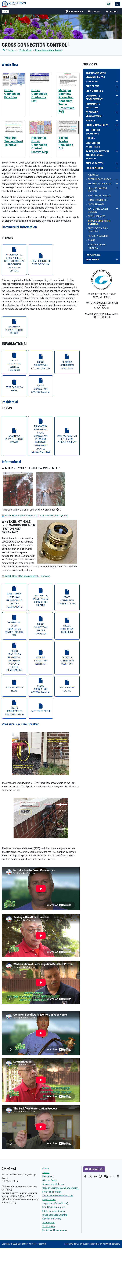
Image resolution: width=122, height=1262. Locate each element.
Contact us (96, 1169)
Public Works (25, 50)
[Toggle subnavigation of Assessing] (117, 81)
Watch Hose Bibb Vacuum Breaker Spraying (27, 576)
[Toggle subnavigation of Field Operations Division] (117, 188)
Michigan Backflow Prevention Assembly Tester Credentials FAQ (66, 100)
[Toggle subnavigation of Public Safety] (117, 163)
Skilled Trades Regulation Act (65, 143)
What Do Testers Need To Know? (13, 141)
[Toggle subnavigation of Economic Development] (117, 112)
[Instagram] (100, 1176)
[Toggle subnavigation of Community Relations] (117, 104)
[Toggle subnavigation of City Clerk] (117, 86)
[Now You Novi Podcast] (118, 1176)
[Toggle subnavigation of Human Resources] (117, 125)
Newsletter (47, 1176)
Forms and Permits (51, 1192)
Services (12, 50)
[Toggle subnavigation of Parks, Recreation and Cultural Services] (117, 151)
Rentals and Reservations (54, 1230)
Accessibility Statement (53, 1184)
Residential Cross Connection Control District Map (39, 145)
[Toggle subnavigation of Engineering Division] (117, 183)
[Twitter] (90, 1176)
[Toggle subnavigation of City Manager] (117, 91)
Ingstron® (107, 1244)
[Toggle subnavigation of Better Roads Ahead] (117, 179)
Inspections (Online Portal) (55, 1203)
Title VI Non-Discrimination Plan (57, 1195)
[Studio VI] (110, 1176)
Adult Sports (48, 1222)
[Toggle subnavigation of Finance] (117, 120)
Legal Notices (48, 1199)
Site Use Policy (49, 1180)
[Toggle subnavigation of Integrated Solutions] (117, 130)
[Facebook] (85, 1176)
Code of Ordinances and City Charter (60, 1188)
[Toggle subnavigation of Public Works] (117, 168)
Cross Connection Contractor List (39, 95)
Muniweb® (94, 1244)
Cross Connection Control (48, 50)
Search (45, 1172)
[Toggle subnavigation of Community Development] (117, 95)
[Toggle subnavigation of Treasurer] (117, 259)
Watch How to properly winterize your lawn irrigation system (36, 515)
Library (45, 1169)
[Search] (117, 4)
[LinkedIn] (95, 1176)
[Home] (3, 50)
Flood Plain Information (53, 1207)
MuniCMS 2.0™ (71, 1244)
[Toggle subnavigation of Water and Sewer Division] (117, 208)
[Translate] (108, 4)
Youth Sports (48, 1226)
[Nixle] (106, 1176)
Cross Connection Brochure (12, 93)
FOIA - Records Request (53, 1211)
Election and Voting (51, 1219)
